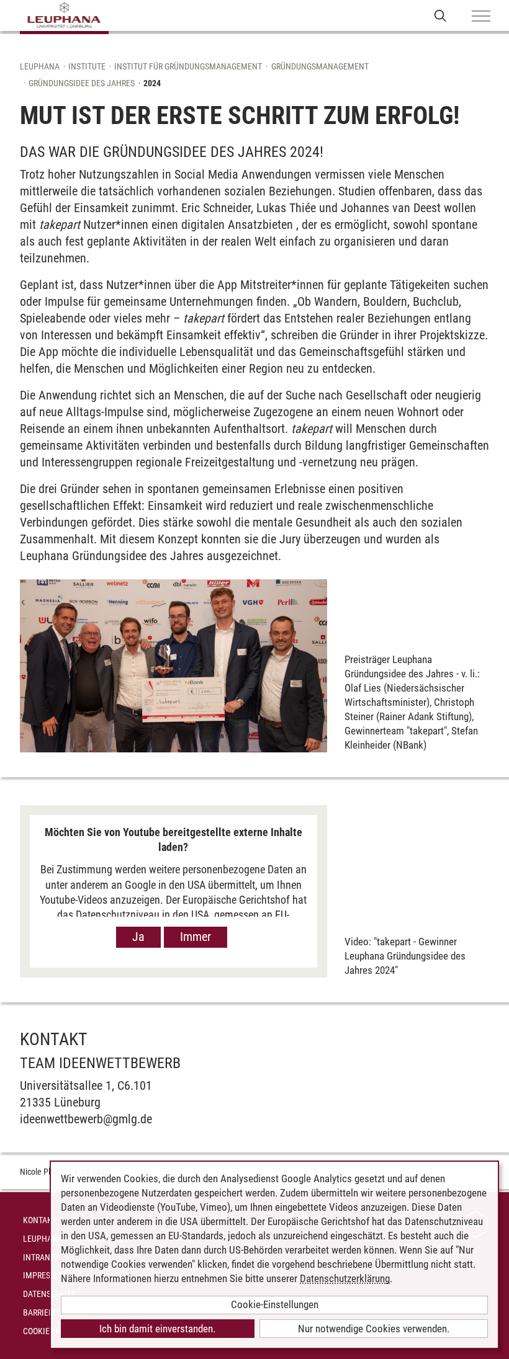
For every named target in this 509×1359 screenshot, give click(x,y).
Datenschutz (49, 1294)
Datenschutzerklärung (345, 1278)
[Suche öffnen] (440, 15)
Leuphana (40, 66)
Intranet (41, 1257)
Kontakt (39, 1220)
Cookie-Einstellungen (274, 1304)
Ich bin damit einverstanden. (157, 1328)
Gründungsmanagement (320, 66)
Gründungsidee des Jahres (82, 83)
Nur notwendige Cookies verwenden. (373, 1328)
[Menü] (481, 16)
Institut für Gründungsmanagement (188, 66)
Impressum (44, 1275)
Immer (195, 936)
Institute (87, 66)
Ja (138, 936)
